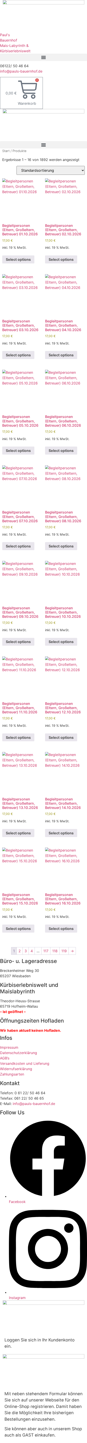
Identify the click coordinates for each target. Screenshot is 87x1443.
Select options (18, 259)
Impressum (9, 1047)
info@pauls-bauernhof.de (21, 71)
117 (45, 951)
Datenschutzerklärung (18, 1052)
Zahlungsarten (12, 1074)
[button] (43, 57)
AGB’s (4, 1058)
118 (55, 951)
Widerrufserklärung (16, 1069)
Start (6, 151)
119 (64, 951)
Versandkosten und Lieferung (24, 1063)
